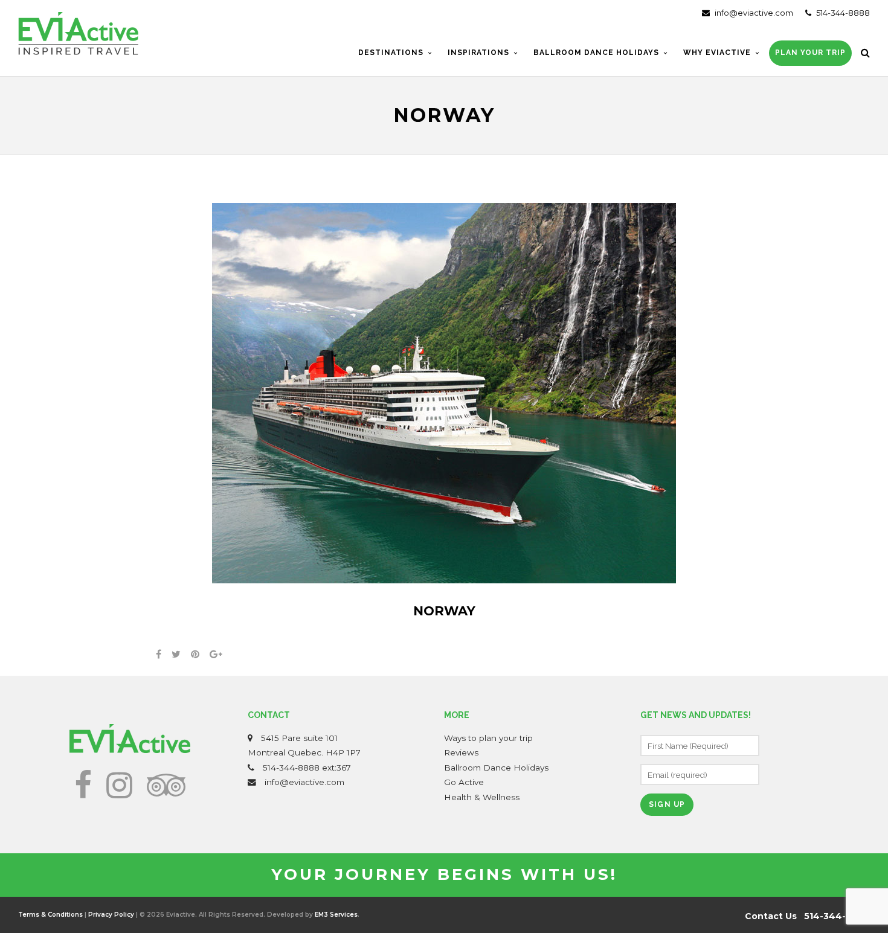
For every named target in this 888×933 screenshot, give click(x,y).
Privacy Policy (111, 915)
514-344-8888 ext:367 (307, 767)
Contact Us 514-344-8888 (807, 916)
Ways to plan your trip (488, 738)
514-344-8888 (842, 13)
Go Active (464, 782)
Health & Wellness (482, 797)
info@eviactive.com (753, 13)
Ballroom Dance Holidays (496, 767)
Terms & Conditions (50, 915)
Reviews (461, 752)
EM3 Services (336, 915)
